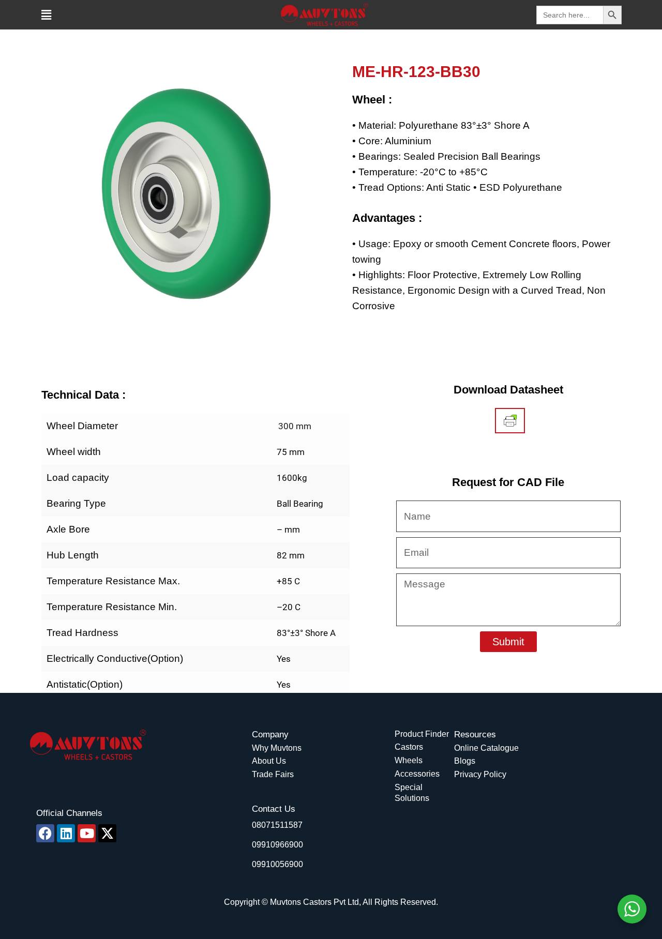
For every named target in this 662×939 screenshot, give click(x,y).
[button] (46, 14)
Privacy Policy (480, 774)
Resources (475, 734)
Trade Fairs (273, 774)
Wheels (409, 760)
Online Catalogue (486, 748)
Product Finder (422, 734)
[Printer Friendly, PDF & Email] (510, 421)
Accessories (417, 773)
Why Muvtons (277, 748)
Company (270, 734)
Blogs (464, 760)
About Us (269, 760)
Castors (409, 747)
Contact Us (273, 809)
